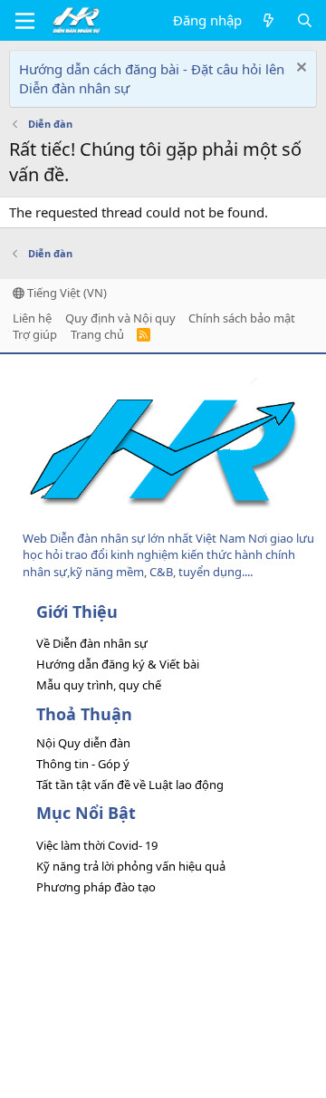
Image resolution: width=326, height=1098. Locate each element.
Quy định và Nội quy (120, 318)
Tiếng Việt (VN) (65, 292)
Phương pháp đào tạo (96, 887)
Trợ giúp (35, 334)
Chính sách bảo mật (241, 318)
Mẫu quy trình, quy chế (98, 685)
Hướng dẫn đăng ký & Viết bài (117, 664)
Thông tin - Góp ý (82, 764)
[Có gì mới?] (268, 20)
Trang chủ (97, 334)
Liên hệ (32, 318)
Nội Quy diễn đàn (83, 743)
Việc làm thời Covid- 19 (97, 845)
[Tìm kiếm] (304, 20)
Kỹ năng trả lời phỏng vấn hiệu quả (130, 866)
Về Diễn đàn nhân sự (92, 643)
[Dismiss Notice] (299, 69)
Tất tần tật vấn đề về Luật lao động (130, 784)
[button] (25, 21)
